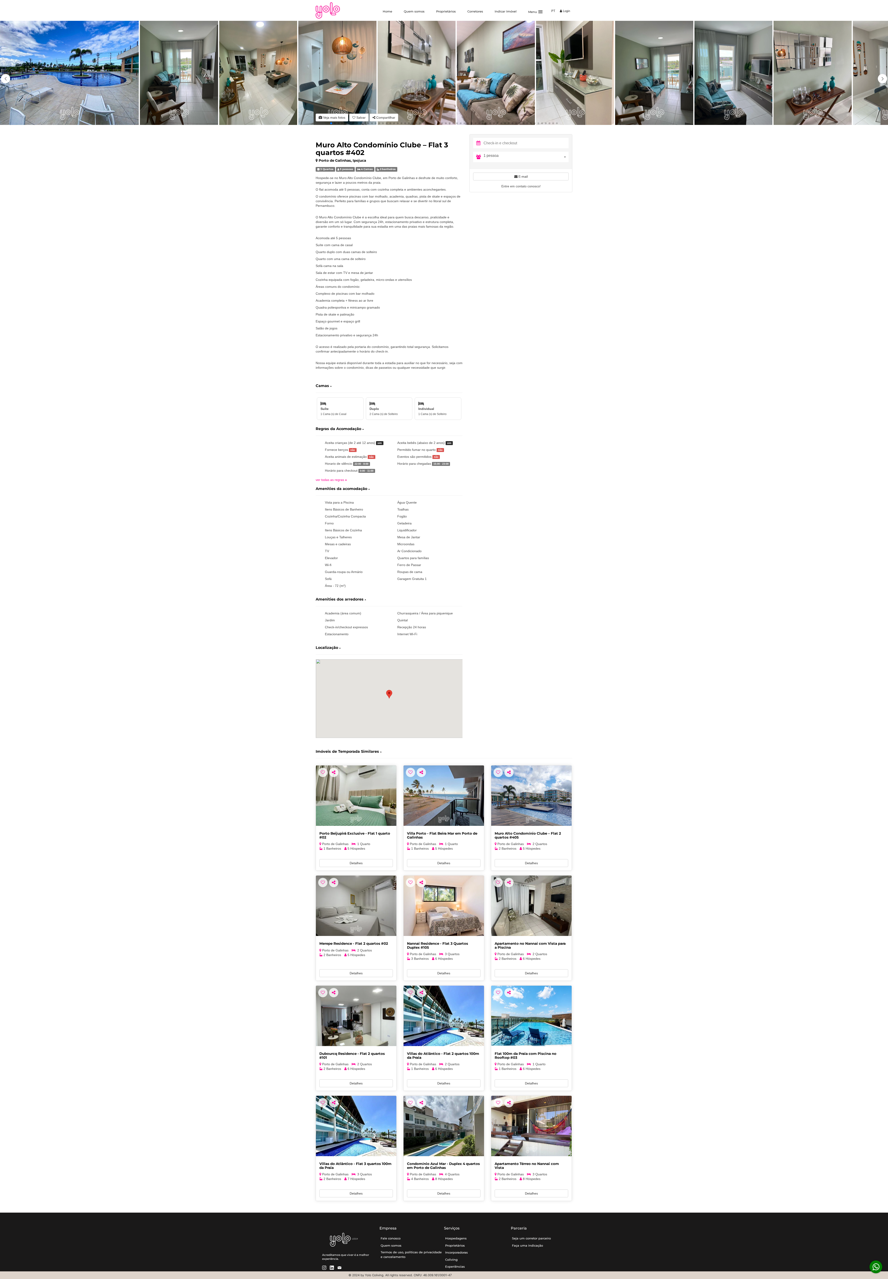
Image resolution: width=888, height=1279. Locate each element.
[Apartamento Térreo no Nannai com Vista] (531, 1126)
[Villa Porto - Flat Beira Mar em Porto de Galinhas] (444, 795)
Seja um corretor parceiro (531, 1238)
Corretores (475, 11)
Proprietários (446, 11)
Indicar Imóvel (506, 11)
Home (387, 11)
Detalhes (356, 863)
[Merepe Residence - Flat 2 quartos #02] (356, 906)
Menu (535, 12)
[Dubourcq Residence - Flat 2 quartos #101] (356, 1016)
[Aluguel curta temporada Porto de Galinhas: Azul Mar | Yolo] (444, 1126)
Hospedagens (456, 1238)
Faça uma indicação (527, 1245)
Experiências (455, 1266)
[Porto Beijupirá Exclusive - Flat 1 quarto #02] (356, 795)
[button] (882, 78)
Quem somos (414, 11)
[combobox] (526, 157)
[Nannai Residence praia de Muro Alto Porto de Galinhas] (444, 906)
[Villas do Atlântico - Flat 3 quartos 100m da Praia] (356, 1126)
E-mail (523, 176)
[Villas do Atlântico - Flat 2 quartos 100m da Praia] (444, 1016)
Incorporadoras (456, 1252)
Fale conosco (391, 1238)
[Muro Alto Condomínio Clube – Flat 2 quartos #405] (531, 795)
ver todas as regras (330, 480)
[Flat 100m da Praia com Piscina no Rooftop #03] (531, 1016)
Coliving (451, 1259)
